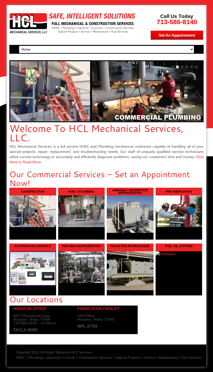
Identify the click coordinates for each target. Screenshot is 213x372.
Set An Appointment (177, 35)
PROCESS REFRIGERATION (81, 246)
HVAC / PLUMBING (81, 191)
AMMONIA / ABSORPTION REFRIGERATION (130, 191)
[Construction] (32, 211)
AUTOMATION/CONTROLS (32, 246)
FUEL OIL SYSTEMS (178, 246)
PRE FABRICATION (179, 191)
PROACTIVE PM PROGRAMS (130, 246)
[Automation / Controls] (32, 284)
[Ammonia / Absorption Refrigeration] (130, 214)
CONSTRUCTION (32, 191)
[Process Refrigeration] (81, 282)
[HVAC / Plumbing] (81, 211)
